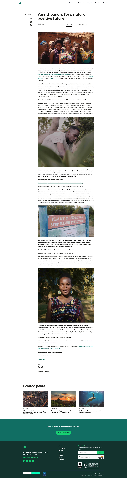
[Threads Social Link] (24, 461)
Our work (80, 3)
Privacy (94, 473)
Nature (69, 27)
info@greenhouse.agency (30, 457)
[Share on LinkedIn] (31, 22)
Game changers (82, 24)
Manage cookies (100, 473)
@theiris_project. (51, 343)
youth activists (53, 78)
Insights (90, 3)
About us (71, 3)
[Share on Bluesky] (31, 25)
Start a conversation (63, 432)
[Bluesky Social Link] (33, 461)
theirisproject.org (86, 340)
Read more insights (43, 371)
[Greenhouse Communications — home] (19, 3)
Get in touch (41, 359)
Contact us (106, 3)
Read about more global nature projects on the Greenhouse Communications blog (60, 183)
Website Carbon (36, 473)
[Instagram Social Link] (30, 461)
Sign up (100, 452)
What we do (62, 448)
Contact (61, 455)
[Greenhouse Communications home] (25, 447)
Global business (71, 24)
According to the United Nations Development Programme (54, 74)
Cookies (90, 473)
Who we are (62, 445)
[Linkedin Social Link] (27, 461)
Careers (97, 3)
